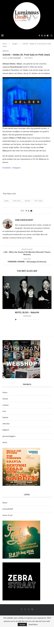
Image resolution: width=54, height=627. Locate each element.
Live (4, 411)
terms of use (7, 515)
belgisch (6, 430)
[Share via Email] (31, 211)
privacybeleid (8, 509)
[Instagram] (45, 35)
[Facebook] (39, 35)
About (5, 503)
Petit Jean (38, 201)
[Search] (51, 35)
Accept (22, 624)
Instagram (16, 168)
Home (5, 44)
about (5, 442)
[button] (5, 298)
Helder (27, 201)
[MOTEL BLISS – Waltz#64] (27, 292)
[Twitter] (42, 35)
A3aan (6, 201)
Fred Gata (16, 201)
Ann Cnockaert (15, 58)
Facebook (7, 168)
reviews (6, 405)
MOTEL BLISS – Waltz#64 (27, 312)
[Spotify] (47, 35)
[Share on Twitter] (28, 211)
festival (5, 417)
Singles (15, 44)
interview (6, 424)
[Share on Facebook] (26, 211)
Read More (33, 624)
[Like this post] (23, 211)
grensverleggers (9, 436)
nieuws (5, 399)
